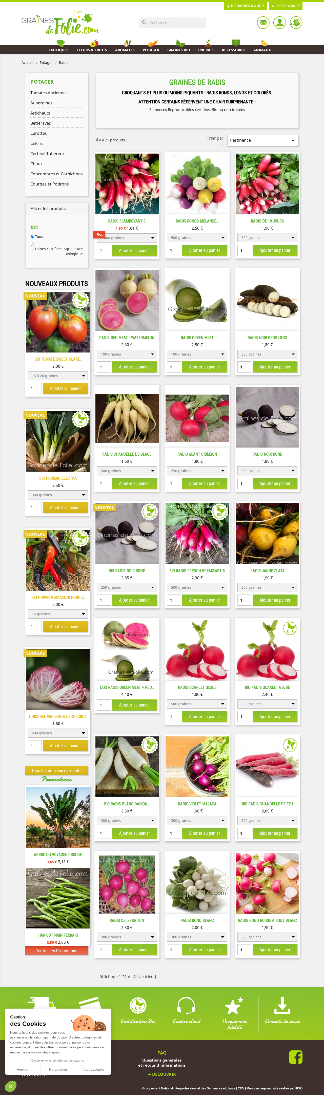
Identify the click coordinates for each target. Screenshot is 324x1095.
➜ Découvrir (162, 1074)
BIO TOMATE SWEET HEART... (58, 359)
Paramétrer (58, 1069)
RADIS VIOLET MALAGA (197, 804)
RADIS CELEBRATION (127, 920)
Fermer (23, 1069)
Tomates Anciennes (49, 93)
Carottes (38, 133)
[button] (11, 1086)
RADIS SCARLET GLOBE (197, 687)
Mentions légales (259, 1088)
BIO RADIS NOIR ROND (127, 570)
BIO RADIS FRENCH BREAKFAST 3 (197, 570)
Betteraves (40, 123)
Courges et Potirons (49, 184)
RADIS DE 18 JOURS (267, 221)
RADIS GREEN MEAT (197, 337)
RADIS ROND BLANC (197, 920)
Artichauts (40, 113)
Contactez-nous (263, 22)
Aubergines (41, 103)
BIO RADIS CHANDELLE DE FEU (267, 804)
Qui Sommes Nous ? (245, 5)
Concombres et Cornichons (56, 174)
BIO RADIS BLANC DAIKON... (127, 804)
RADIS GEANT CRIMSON (197, 454)
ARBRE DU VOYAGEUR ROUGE (58, 854)
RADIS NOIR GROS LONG (267, 337)
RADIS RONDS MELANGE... (197, 221)
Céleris (36, 143)
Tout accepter (94, 1069)
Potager (42, 81)
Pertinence (263, 140)
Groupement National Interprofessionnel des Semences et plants (188, 1088)
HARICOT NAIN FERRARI (58, 935)
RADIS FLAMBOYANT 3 (127, 221)
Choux (36, 163)
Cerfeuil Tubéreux (47, 153)
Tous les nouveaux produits (56, 770)
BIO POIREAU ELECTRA (58, 478)
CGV (241, 1088)
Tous (39, 236)
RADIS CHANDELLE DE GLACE (126, 454)
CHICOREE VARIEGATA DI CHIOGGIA (58, 716)
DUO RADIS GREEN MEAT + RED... (127, 687)
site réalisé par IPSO (287, 1088)
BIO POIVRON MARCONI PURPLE (58, 597)
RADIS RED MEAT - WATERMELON (126, 337)
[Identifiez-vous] (279, 22)
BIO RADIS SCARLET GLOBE (267, 687)
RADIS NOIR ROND (267, 454)
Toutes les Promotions (56, 950)
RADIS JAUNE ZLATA (267, 570)
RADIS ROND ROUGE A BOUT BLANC (267, 920)
